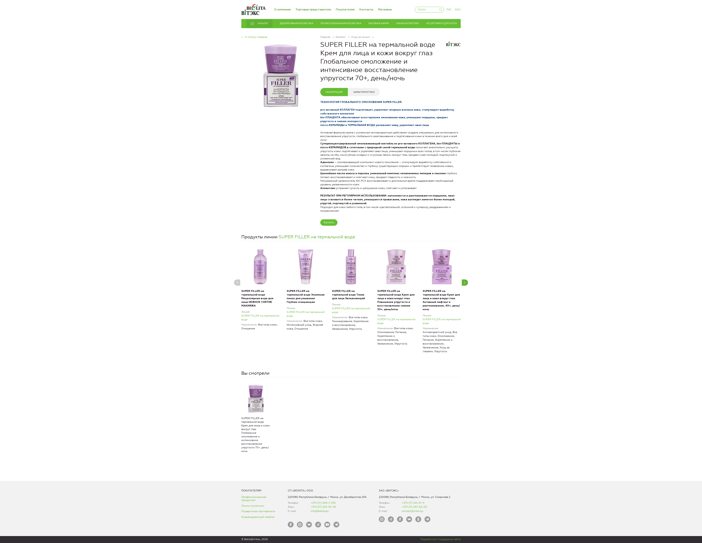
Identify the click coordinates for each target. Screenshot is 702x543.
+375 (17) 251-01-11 (413, 502)
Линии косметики (252, 505)
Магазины (385, 9)
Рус (449, 9)
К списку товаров (256, 37)
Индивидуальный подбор (257, 517)
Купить (329, 222)
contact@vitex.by (412, 511)
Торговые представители (313, 9)
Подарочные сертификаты (258, 511)
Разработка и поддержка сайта (440, 539)
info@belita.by (320, 511)
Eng (458, 9)
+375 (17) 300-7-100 (323, 502)
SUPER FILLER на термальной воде (317, 236)
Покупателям (345, 9)
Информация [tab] (334, 92)
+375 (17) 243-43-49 (323, 506)
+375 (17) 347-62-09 (414, 506)
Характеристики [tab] (364, 92)
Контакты (366, 9)
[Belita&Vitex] (253, 9)
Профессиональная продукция (253, 498)
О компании (282, 9)
